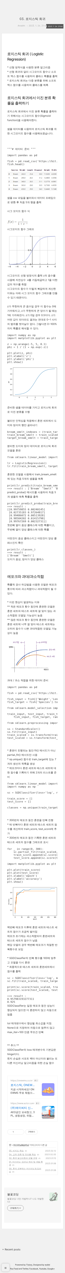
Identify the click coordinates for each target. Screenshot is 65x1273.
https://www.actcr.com (22, 1103)
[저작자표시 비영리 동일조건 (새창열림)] (42, 1132)
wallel (47, 1265)
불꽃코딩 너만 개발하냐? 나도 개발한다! (25, 1200)
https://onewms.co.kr (21, 1080)
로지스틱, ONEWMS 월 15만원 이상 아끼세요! (23, 1085)
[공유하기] (17, 1132)
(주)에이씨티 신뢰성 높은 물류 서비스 (22, 1108)
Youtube (42, 1268)
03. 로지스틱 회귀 (32, 19)
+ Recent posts (11, 1249)
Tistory (29, 1265)
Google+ (51, 1268)
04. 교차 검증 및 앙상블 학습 (22, 1154)
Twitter (25, 1268)
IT (10, 1145)
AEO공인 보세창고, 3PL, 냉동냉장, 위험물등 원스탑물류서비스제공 (23, 1114)
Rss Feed (14, 1268)
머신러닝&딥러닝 (21, 1145)
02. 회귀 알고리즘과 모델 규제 (23, 1158)
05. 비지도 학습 (16, 1150)
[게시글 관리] (21, 1132)
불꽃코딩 (13, 1194)
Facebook (33, 1268)
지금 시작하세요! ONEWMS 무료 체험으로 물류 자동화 (23, 1091)
